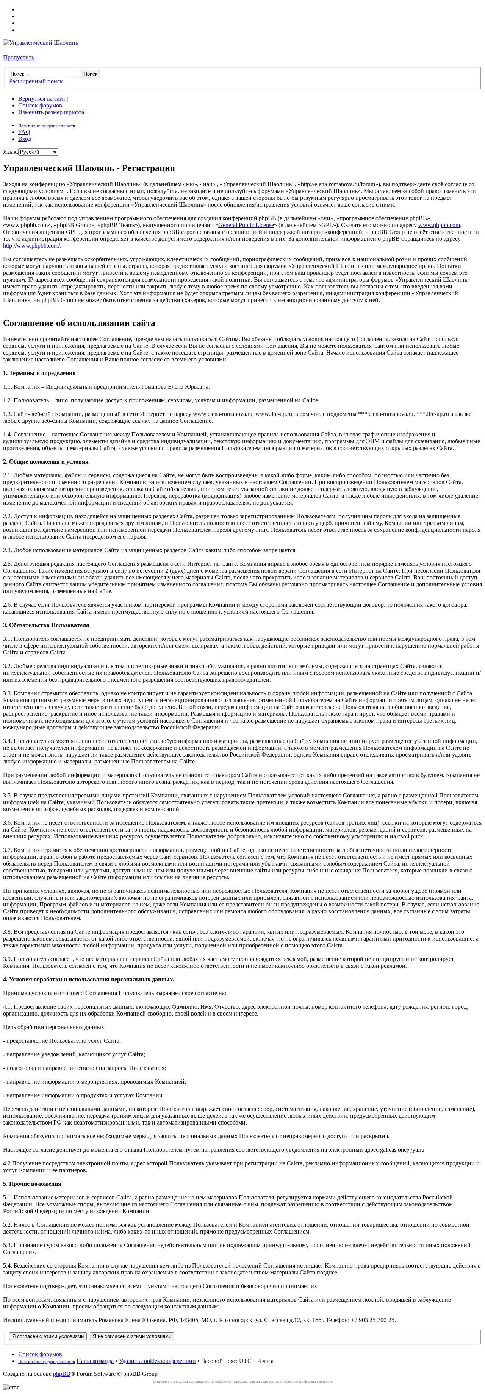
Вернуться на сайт (42, 98)
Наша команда (95, 1361)
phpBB (61, 1374)
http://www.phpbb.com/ (31, 245)
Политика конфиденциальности (46, 125)
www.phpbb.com (439, 225)
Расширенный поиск (36, 81)
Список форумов (40, 105)
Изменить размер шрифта (51, 112)
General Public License (246, 225)
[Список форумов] (40, 42)
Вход (24, 139)
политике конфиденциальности (307, 1381)
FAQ (24, 132)
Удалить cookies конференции (157, 1361)
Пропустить (18, 57)
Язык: (10, 151)
